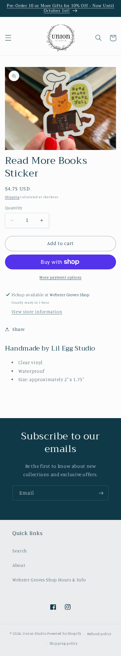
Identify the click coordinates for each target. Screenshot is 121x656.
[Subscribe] (101, 492)
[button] (8, 38)
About (18, 565)
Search (19, 550)
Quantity (13, 207)
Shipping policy (64, 643)
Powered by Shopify (64, 634)
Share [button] (18, 329)
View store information (36, 311)
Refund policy (99, 634)
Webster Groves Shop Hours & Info (49, 579)
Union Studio (34, 634)
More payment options (60, 277)
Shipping (12, 197)
